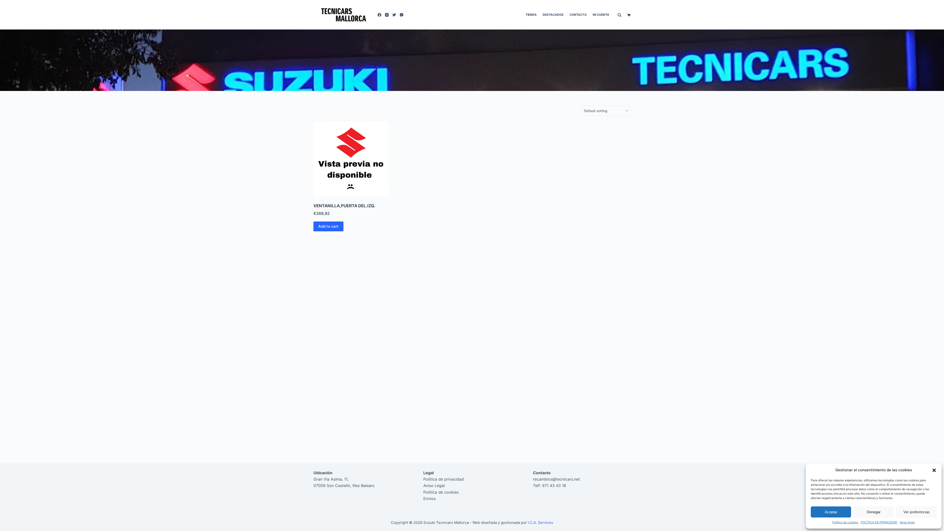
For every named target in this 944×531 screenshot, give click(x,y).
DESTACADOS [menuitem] (553, 14)
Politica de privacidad (443, 479)
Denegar (874, 512)
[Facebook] (379, 15)
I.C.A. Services (540, 522)
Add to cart (328, 226)
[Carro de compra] (629, 15)
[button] (934, 470)
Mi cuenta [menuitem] (601, 14)
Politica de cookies (441, 492)
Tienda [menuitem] (531, 14)
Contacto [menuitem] (578, 14)
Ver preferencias (916, 512)
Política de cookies (845, 522)
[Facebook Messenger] (401, 15)
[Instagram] (387, 15)
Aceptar (831, 512)
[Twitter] (394, 15)
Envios (429, 498)
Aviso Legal (434, 485)
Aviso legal (907, 522)
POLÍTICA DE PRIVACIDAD (879, 522)
